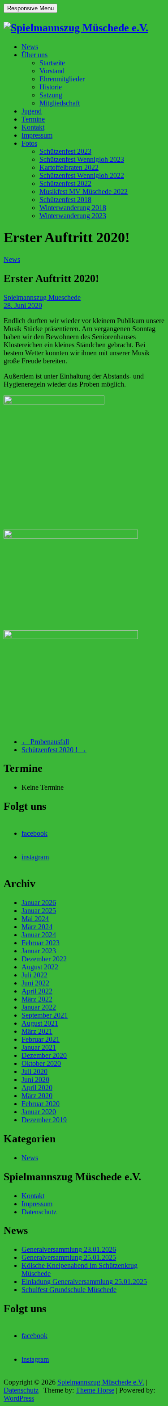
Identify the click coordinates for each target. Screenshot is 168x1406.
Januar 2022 (39, 1007)
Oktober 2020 (41, 1063)
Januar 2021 (39, 1047)
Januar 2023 (39, 951)
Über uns (34, 55)
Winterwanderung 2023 (72, 215)
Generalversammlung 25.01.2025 (69, 1257)
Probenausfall (45, 741)
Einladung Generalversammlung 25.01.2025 (84, 1281)
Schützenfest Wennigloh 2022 (81, 175)
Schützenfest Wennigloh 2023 (81, 159)
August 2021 (40, 1023)
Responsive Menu (30, 8)
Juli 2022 (34, 975)
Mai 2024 (35, 918)
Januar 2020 (39, 1112)
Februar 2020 (41, 1103)
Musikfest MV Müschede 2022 (83, 191)
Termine (33, 119)
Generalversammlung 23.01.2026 (69, 1249)
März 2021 (37, 1031)
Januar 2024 (39, 935)
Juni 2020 (35, 1079)
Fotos (29, 143)
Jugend (32, 111)
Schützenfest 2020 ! (54, 750)
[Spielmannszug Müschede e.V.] (76, 28)
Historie (50, 87)
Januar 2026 (39, 902)
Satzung (50, 95)
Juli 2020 (34, 1071)
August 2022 (40, 967)
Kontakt (33, 127)
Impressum (37, 135)
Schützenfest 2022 (65, 183)
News (30, 47)
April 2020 (37, 1087)
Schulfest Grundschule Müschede (69, 1289)
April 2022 (37, 991)
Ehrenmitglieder (62, 79)
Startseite (52, 63)
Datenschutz (39, 1212)
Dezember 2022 (44, 959)
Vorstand (52, 71)
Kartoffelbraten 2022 (69, 167)
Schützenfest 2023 (65, 151)
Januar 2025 (39, 910)
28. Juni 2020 (23, 305)
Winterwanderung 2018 (72, 207)
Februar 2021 (41, 1039)
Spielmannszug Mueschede (42, 297)
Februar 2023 (41, 943)
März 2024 (37, 926)
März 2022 (37, 999)
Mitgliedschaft (59, 103)
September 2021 (45, 1015)
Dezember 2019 (44, 1120)
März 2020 (37, 1095)
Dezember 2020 (44, 1055)
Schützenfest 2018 (65, 199)
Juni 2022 (35, 983)
